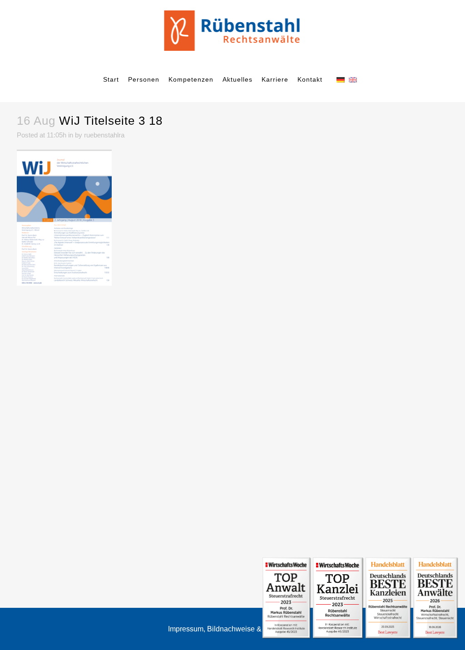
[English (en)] (353, 79)
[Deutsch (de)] (340, 79)
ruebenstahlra (104, 135)
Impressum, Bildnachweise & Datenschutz (236, 629)
